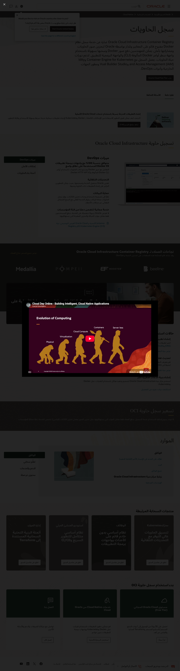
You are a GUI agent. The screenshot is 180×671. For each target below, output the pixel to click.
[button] (4, 4)
